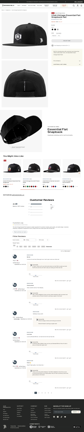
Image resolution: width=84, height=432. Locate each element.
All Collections (6, 415)
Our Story (33, 408)
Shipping (18, 412)
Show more (49, 246)
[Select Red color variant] (35, 186)
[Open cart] (81, 5)
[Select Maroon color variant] (31, 186)
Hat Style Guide (6, 417)
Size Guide (58, 33)
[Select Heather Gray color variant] (58, 29)
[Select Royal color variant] (55, 186)
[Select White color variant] (49, 186)
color (29, 246)
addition (43, 246)
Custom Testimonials (46, 415)
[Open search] (73, 5)
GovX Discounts (34, 419)
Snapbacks (8, 10)
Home (3, 10)
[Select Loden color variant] (29, 186)
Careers (32, 410)
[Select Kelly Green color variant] (27, 186)
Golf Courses (47, 417)
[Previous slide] (18, 1)
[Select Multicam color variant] (52, 29)
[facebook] (54, 417)
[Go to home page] (4, 427)
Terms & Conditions (21, 426)
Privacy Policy (13, 426)
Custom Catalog (47, 412)
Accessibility (19, 416)
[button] (25, 35)
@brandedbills (18, 195)
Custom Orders (47, 410)
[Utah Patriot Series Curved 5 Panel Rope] (52, 168)
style (39, 246)
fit (17, 246)
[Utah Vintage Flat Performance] (72, 168)
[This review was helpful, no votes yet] (67, 280)
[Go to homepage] (8, 5)
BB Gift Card (5, 419)
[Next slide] (65, 1)
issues (25, 246)
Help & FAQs (19, 408)
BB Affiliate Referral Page (33, 415)
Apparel (4, 411)
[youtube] (65, 417)
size (14, 245)
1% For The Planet (34, 417)
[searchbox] (17, 240)
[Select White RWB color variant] (51, 186)
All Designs (5, 413)
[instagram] (58, 417)
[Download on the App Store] (77, 427)
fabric (21, 246)
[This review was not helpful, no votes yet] (69, 280)
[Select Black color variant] (55, 29)
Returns (18, 414)
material (34, 246)
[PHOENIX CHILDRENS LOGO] (51, 426)
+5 (37, 186)
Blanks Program (47, 408)
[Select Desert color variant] (26, 186)
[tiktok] (61, 417)
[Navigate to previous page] (32, 393)
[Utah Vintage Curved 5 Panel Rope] (32, 168)
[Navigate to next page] (51, 393)
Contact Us (19, 410)
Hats (4, 409)
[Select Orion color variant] (33, 186)
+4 (76, 186)
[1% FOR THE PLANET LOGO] (33, 426)
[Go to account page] (77, 5)
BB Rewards (33, 412)
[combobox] (31, 240)
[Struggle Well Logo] (42, 426)
